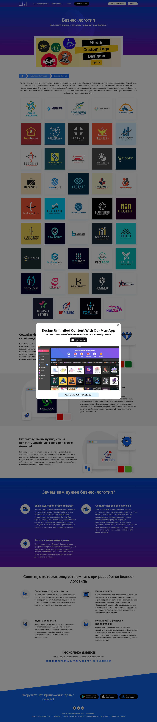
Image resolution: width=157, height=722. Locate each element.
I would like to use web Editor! (78, 391)
